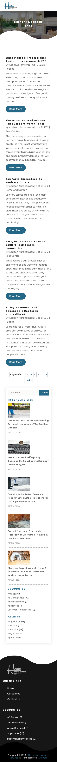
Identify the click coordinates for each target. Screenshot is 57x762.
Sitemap (43, 757)
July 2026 (12, 625)
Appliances (13, 605)
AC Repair (13, 593)
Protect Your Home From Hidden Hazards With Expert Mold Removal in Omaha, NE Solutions (28, 535)
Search (44, 392)
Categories (13, 693)
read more (15, 109)
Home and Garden (16, 190)
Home (10, 688)
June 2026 (13, 629)
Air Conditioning (16, 597)
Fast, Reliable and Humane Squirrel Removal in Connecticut (25, 245)
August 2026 (14, 621)
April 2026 (13, 637)
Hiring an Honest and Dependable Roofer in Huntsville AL (22, 311)
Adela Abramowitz (19, 65)
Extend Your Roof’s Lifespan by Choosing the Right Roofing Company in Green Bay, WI (28, 461)
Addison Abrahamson (21, 127)
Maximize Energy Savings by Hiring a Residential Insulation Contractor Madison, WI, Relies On (27, 572)
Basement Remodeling (19, 609)
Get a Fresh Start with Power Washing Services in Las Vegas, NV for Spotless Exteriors (28, 424)
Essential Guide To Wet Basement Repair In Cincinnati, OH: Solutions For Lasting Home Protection (28, 498)
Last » (28, 380)
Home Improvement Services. (29, 756)
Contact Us (13, 699)
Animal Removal (16, 601)
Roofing (10, 68)
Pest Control (13, 131)
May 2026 (13, 633)
